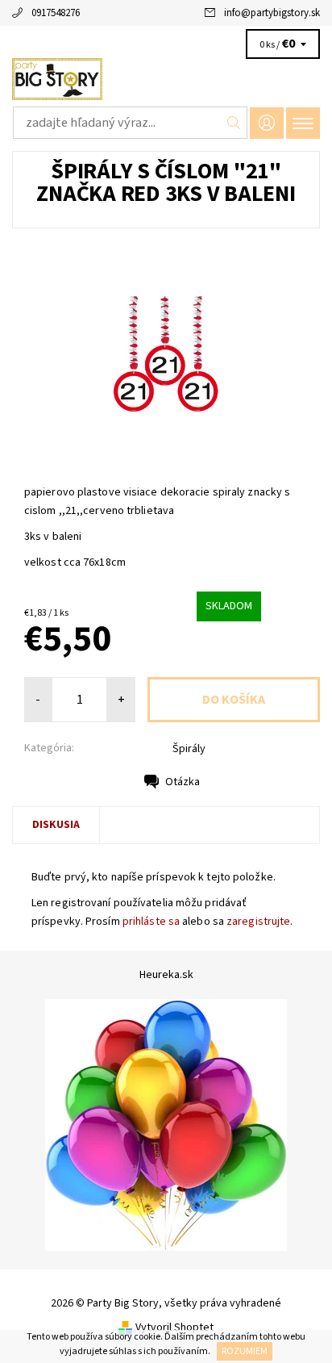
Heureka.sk (166, 974)
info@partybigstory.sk (272, 13)
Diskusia (56, 825)
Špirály (188, 749)
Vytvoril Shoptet (174, 1327)
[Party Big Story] (166, 79)
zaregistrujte (258, 922)
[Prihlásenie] (267, 123)
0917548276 (55, 13)
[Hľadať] (234, 123)
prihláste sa (151, 922)
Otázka (182, 782)
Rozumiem (245, 1351)
